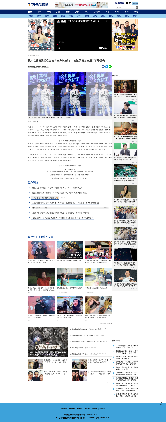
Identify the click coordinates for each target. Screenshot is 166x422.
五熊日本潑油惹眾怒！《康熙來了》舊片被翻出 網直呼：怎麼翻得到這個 (98, 261)
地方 (31, 16)
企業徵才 (102, 408)
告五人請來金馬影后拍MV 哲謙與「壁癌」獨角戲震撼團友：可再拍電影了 (70, 171)
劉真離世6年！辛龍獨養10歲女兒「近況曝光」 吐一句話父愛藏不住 (56, 361)
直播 (136, 12)
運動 (55, 16)
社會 (68, 12)
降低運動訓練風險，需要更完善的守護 (69, 288)
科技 (71, 16)
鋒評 (87, 12)
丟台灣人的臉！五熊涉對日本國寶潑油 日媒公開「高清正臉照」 (70, 317)
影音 (126, 12)
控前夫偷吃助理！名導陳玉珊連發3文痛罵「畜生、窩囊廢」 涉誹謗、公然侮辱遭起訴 (56, 373)
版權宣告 (80, 408)
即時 (39, 12)
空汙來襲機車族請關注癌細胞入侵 (96, 288)
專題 (108, 12)
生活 (117, 12)
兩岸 (39, 16)
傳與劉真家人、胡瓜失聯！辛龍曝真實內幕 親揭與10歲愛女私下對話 (41, 261)
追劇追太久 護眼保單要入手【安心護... (83, 354)
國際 (47, 16)
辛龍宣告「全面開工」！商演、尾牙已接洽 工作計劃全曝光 (41, 317)
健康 (111, 16)
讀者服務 (87, 408)
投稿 (127, 16)
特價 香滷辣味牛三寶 (39, 208)
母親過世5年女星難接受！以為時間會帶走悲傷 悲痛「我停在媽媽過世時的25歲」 (41, 289)
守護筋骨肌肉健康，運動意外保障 (81, 335)
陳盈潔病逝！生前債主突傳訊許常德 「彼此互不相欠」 (89, 341)
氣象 (119, 16)
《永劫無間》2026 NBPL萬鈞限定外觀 (69, 260)
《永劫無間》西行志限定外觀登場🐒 (45, 198)
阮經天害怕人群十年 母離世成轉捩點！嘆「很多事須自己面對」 (70, 175)
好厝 (135, 16)
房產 (103, 16)
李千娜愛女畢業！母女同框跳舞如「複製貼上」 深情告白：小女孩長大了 (99, 373)
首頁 (30, 12)
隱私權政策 (72, 408)
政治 (49, 12)
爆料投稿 (95, 408)
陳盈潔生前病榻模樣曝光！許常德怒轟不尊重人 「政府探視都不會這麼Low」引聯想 (89, 329)
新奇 (79, 16)
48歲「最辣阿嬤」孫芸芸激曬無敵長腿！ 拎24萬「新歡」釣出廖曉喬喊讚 (98, 317)
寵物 (87, 16)
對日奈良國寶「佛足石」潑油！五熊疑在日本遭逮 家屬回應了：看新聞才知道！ (99, 361)
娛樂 (77, 12)
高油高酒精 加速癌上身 (78, 348)
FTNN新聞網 (31, 55)
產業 (95, 16)
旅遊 (63, 16)
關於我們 (64, 408)
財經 (58, 12)
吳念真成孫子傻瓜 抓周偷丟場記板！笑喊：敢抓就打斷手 (70, 178)
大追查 (97, 12)
